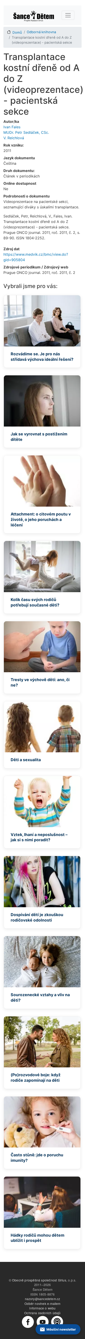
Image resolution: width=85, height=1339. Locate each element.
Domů (17, 32)
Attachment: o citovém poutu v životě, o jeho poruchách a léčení (41, 519)
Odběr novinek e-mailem (42, 1303)
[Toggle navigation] (68, 15)
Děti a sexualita (26, 759)
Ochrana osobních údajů (42, 1313)
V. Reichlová (13, 138)
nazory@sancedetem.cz (42, 1298)
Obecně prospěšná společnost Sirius (39, 1280)
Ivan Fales (11, 127)
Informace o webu (42, 1308)
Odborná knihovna (41, 32)
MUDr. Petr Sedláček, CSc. (26, 132)
